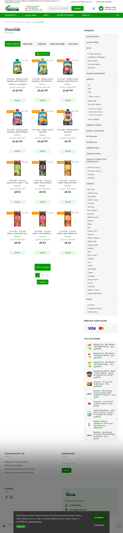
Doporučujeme (12, 44)
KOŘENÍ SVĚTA (93, 148)
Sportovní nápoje (94, 104)
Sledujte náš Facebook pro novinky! (6, 497)
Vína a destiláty (93, 119)
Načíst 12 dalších (42, 267)
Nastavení (21, 527)
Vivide (89, 266)
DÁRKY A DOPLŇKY (95, 131)
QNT (89, 252)
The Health (91, 269)
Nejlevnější (27, 44)
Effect (89, 224)
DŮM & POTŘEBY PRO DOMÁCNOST (96, 160)
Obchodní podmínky (104, 2)
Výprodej (91, 68)
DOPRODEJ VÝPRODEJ (96, 57)
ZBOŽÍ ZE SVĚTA (94, 125)
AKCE (88, 48)
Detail (17, 100)
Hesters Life (92, 231)
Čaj (88, 85)
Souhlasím (99, 517)
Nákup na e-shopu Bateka (81, 2)
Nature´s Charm (93, 290)
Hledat (77, 8)
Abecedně (73, 44)
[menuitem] (13, 15)
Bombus (90, 214)
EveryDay (91, 286)
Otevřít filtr (44, 54)
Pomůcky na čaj (93, 167)
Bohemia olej (92, 217)
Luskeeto (91, 276)
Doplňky (90, 178)
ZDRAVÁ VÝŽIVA (93, 154)
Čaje (89, 89)
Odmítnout (99, 525)
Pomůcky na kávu (94, 171)
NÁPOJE (90, 79)
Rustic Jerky (92, 255)
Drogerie (90, 174)
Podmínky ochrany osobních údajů (20, 469)
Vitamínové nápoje (95, 115)
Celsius (90, 221)
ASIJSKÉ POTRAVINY (95, 73)
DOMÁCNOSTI (92, 37)
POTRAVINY (91, 136)
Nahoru (43, 282)
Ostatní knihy (92, 312)
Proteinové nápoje (95, 109)
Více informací (35, 522)
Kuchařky (91, 305)
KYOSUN (90, 203)
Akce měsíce (92, 61)
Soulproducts (92, 280)
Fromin (90, 283)
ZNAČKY (90, 184)
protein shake (92, 42)
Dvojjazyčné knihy (94, 308)
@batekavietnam (11, 497)
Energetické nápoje (95, 112)
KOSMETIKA (91, 142)
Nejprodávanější (57, 44)
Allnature (90, 207)
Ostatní (90, 273)
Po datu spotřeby (94, 54)
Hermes (90, 234)
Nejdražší (42, 44)
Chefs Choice (92, 200)
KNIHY (89, 299)
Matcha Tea (91, 101)
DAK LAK (91, 190)
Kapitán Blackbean (94, 293)
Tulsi (89, 262)
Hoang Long (92, 193)
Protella (90, 248)
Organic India (92, 245)
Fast (88, 228)
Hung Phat (91, 197)
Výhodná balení (93, 64)
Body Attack (92, 210)
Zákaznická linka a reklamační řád (19, 473)
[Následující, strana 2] (42, 275)
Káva (89, 92)
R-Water (90, 259)
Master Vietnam (94, 96)
